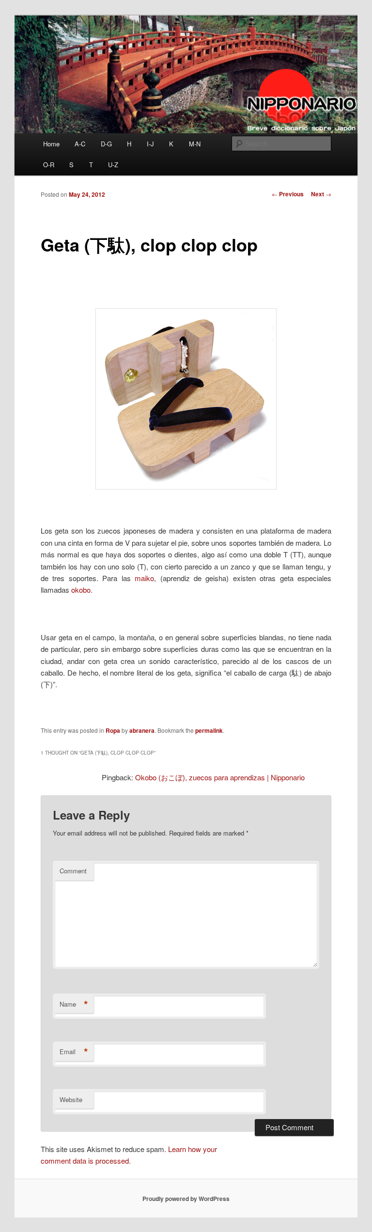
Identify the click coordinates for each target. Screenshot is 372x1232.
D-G (106, 143)
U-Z (113, 164)
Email (74, 1051)
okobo (81, 589)
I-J (150, 143)
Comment (73, 870)
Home (51, 143)
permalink (209, 730)
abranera (142, 730)
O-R (48, 164)
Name (74, 1004)
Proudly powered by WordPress (186, 1198)
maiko (144, 578)
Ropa (113, 730)
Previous (288, 194)
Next (321, 194)
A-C (80, 143)
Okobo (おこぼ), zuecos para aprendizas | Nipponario (220, 777)
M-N (195, 143)
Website (71, 1099)
